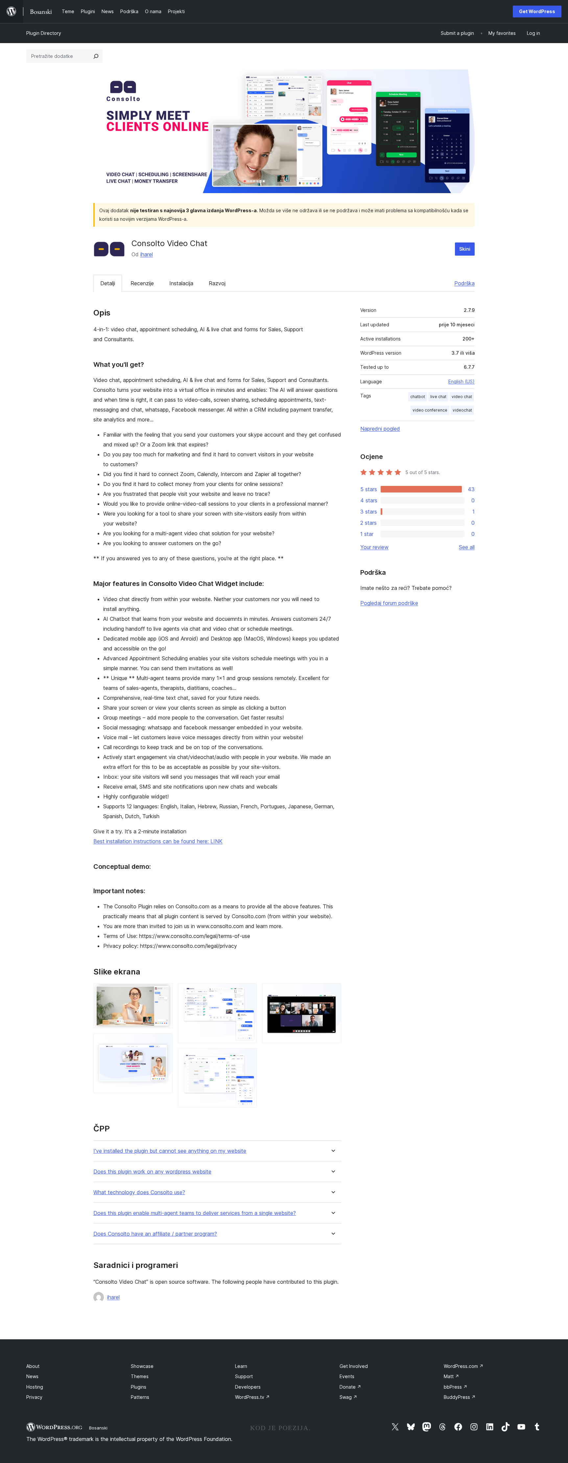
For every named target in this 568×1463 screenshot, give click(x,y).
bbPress (455, 1387)
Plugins (138, 1387)
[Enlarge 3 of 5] (248, 992)
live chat (438, 396)
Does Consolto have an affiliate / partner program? (155, 1234)
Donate (350, 1387)
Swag (348, 1397)
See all (467, 547)
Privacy (34, 1397)
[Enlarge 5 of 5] (332, 992)
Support (244, 1376)
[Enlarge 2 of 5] (163, 1042)
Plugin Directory (43, 33)
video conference (430, 410)
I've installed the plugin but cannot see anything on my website (169, 1151)
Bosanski (98, 1427)
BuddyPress (460, 1397)
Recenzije (142, 283)
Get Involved (354, 1366)
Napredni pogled (380, 428)
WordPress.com (464, 1366)
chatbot (417, 396)
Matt (451, 1376)
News (32, 1376)
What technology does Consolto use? (139, 1192)
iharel (146, 254)
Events (347, 1376)
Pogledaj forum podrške (389, 603)
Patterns (140, 1397)
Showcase (142, 1366)
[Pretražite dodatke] (96, 56)
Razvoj (217, 283)
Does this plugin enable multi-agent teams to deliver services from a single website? (194, 1213)
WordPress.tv (252, 1397)
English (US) (461, 381)
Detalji (107, 283)
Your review (374, 547)
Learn (241, 1366)
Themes (140, 1376)
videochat (462, 410)
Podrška (464, 283)
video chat (462, 396)
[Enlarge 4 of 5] (248, 1057)
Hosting (34, 1387)
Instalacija (181, 283)
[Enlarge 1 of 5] (163, 992)
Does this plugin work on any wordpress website (152, 1172)
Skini (464, 249)
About (32, 1366)
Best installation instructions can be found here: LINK (158, 841)
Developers (248, 1387)
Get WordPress (537, 11)
